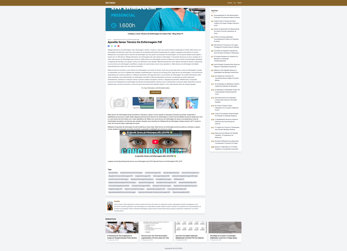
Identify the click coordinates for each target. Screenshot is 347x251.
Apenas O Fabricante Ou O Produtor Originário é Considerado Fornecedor (226, 148)
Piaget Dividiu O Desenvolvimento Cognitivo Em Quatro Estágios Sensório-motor (226, 23)
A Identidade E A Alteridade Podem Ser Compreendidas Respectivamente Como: (227, 92)
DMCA (239, 3)
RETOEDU (110, 3)
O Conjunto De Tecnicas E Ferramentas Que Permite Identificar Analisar (227, 128)
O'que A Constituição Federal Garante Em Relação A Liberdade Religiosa (226, 115)
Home (109, 39)
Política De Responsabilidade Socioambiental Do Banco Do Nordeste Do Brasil (226, 39)
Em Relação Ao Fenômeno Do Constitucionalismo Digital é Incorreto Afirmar (227, 78)
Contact (229, 3)
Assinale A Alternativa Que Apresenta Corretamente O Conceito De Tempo (227, 142)
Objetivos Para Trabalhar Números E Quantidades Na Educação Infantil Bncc (226, 71)
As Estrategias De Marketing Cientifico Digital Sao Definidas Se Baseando (227, 85)
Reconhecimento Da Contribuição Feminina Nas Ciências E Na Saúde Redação (226, 100)
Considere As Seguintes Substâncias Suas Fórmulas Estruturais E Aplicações (226, 52)
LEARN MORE (155, 92)
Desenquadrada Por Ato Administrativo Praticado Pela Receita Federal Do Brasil (227, 16)
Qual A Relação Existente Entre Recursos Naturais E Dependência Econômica (227, 65)
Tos (235, 3)
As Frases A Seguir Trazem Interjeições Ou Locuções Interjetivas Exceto (227, 108)
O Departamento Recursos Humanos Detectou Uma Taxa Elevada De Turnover (226, 122)
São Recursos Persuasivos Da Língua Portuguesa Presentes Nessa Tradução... (227, 46)
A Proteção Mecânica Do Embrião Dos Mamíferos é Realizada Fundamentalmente (226, 59)
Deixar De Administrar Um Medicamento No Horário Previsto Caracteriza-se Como (226, 31)
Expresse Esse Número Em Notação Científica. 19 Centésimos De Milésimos (226, 135)
